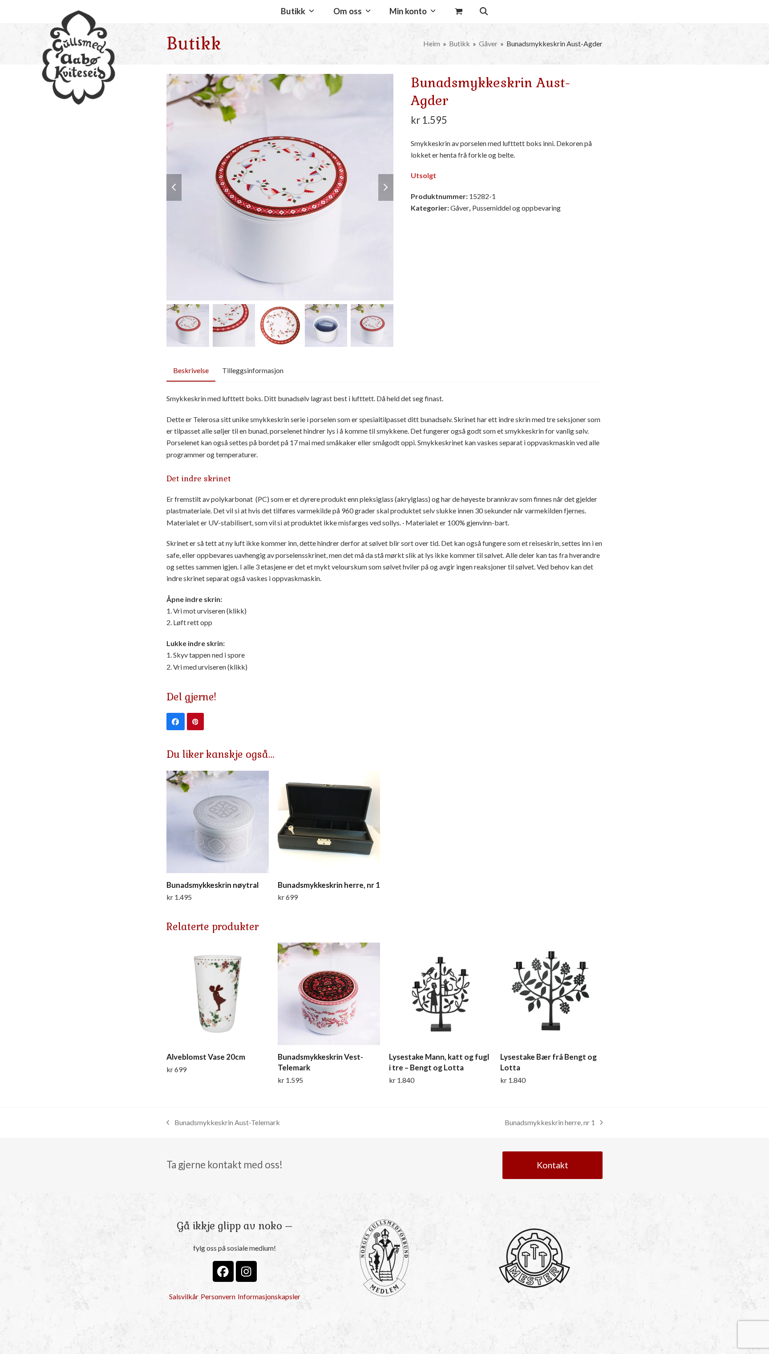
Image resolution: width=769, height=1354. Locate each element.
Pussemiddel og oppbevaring (516, 207)
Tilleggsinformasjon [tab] (252, 370)
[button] (458, 11)
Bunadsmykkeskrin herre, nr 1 (550, 1123)
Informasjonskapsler (269, 1296)
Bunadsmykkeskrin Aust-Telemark (223, 1123)
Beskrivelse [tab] (191, 370)
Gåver (459, 207)
